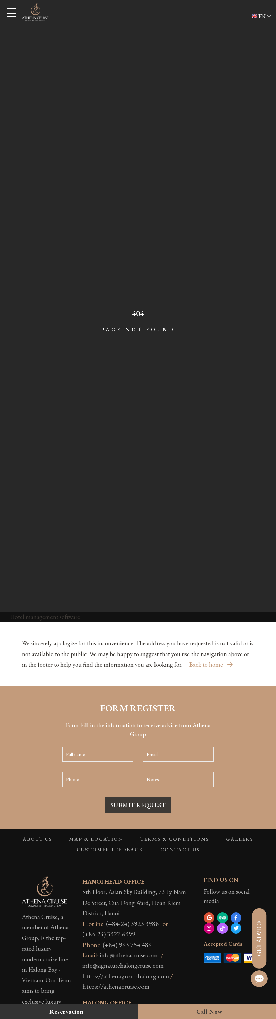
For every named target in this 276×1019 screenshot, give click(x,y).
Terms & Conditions (174, 839)
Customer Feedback (110, 849)
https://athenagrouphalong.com (125, 976)
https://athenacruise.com (115, 986)
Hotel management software (45, 617)
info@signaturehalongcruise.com (123, 965)
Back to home (207, 664)
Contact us (180, 849)
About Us (37, 839)
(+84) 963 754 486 (127, 944)
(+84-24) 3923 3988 (132, 923)
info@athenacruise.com (129, 955)
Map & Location (96, 839)
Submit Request (137, 805)
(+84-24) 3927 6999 (108, 934)
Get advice (259, 938)
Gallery (239, 839)
